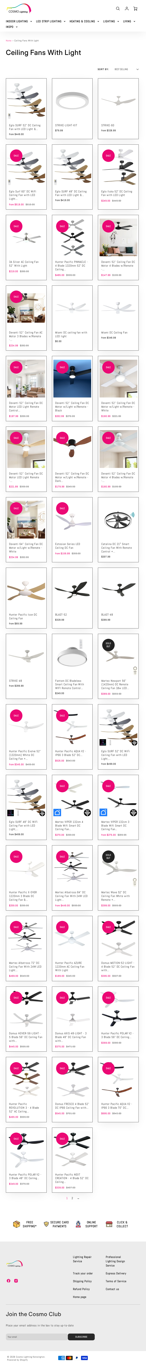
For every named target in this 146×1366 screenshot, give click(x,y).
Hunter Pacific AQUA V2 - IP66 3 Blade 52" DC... (70, 753)
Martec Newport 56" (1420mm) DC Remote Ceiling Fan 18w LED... (115, 684)
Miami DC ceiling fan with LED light (71, 334)
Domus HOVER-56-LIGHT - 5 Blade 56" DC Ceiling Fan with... (25, 1037)
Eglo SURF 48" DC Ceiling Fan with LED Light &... (71, 193)
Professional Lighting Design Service (115, 1261)
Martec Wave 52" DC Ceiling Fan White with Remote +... (115, 896)
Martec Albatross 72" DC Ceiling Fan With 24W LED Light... (25, 966)
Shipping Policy (82, 1281)
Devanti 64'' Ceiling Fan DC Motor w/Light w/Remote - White (26, 547)
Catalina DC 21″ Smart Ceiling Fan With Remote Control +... (116, 547)
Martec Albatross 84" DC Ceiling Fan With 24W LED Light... (71, 896)
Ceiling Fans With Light (26, 40)
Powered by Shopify (17, 1359)
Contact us (112, 1289)
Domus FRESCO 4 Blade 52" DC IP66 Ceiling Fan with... (72, 1106)
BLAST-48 (107, 614)
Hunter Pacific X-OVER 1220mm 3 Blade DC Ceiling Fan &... (23, 896)
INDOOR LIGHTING (17, 21)
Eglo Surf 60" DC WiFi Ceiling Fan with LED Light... (22, 195)
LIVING (127, 21)
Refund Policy (81, 1289)
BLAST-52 (61, 614)
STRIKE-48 (15, 681)
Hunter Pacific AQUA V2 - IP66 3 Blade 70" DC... (116, 1106)
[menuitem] (19, 21)
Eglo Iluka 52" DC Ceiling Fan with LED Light (116, 193)
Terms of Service (116, 1281)
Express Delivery (116, 1273)
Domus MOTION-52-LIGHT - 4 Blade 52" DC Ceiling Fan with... (118, 966)
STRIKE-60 (107, 125)
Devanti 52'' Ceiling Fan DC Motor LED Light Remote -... (26, 477)
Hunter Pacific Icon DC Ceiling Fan (23, 616)
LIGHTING (109, 21)
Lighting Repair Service (82, 1259)
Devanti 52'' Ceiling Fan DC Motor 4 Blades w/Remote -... (118, 265)
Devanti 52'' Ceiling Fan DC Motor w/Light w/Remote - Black (72, 406)
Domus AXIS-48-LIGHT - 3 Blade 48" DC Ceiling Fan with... (71, 1037)
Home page (79, 1297)
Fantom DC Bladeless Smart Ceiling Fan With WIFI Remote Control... (69, 684)
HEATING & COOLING (82, 21)
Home (9, 40)
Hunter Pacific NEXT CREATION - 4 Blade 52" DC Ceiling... (72, 1178)
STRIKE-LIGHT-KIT (66, 125)
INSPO (10, 27)
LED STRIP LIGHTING (48, 21)
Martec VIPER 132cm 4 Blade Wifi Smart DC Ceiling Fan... (69, 825)
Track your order (83, 1273)
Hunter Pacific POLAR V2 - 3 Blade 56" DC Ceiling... (117, 1035)
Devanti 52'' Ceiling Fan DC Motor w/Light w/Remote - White (118, 406)
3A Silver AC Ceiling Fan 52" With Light (24, 263)
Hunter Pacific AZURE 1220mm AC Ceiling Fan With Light (69, 966)
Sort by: (103, 69)
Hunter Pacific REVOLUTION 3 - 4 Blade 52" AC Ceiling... (24, 1107)
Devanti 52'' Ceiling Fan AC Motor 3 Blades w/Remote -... (26, 336)
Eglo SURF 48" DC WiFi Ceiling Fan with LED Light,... (23, 825)
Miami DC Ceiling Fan (114, 332)
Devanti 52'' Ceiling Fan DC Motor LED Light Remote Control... (26, 406)
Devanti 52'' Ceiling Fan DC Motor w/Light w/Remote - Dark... (72, 477)
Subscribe (81, 1337)
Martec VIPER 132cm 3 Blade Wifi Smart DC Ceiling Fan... (115, 825)
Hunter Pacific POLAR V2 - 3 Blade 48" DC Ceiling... (25, 1176)
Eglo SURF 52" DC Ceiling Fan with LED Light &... (25, 127)
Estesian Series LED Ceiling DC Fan (67, 546)
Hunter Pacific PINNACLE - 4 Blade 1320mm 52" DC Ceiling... (71, 265)
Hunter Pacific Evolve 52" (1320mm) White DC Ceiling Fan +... (25, 755)
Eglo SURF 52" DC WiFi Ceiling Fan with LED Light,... (115, 755)
